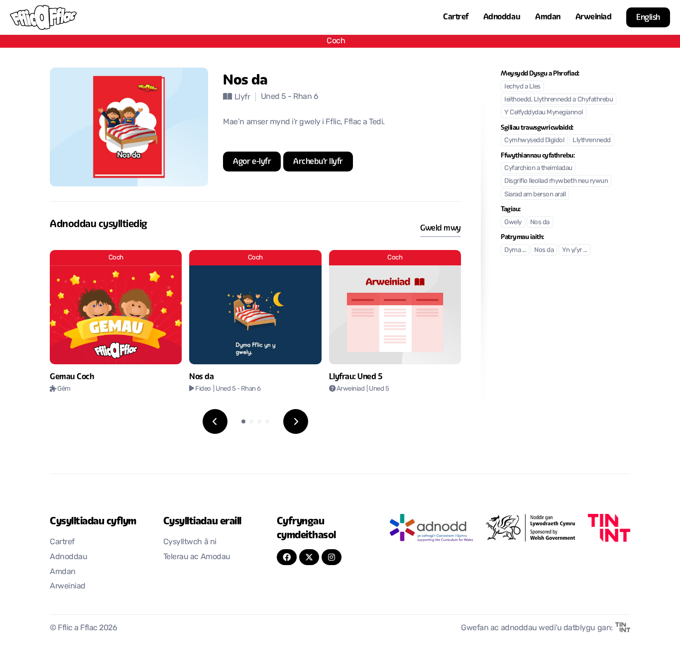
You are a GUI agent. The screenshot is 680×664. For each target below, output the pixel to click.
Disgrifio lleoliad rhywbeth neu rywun (556, 181)
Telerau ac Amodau (196, 557)
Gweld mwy (440, 228)
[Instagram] (331, 557)
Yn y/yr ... (574, 250)
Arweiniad (593, 16)
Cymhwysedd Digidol (534, 140)
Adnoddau (501, 16)
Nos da (540, 222)
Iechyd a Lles (522, 86)
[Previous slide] (215, 421)
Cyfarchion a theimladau (538, 168)
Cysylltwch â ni (190, 542)
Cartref (455, 16)
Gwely (513, 222)
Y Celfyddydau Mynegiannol (543, 112)
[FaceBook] (287, 557)
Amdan (548, 16)
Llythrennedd (591, 140)
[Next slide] (295, 421)
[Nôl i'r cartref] (43, 17)
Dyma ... (515, 250)
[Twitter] (309, 557)
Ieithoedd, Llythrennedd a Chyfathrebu (558, 99)
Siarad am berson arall (535, 194)
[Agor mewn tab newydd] (431, 528)
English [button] (648, 17)
